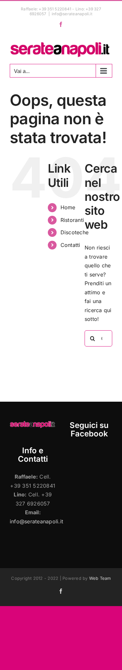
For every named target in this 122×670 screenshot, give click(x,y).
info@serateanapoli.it (72, 13)
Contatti (70, 245)
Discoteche (74, 232)
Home (68, 207)
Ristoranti (72, 220)
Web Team (100, 578)
